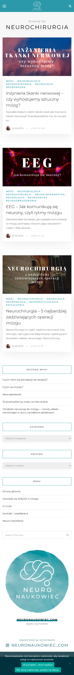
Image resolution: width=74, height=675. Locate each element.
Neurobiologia (29, 81)
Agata (19, 128)
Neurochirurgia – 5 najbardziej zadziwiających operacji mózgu (36, 316)
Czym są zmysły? (13, 387)
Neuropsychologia (44, 302)
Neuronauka (16, 87)
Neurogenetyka (12, 394)
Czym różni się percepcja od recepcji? (25, 379)
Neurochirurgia (18, 84)
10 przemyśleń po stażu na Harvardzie (25, 401)
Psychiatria (15, 305)
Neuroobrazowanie (21, 200)
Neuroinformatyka (50, 194)
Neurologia (44, 84)
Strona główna (11, 491)
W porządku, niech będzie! (38, 664)
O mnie (7, 506)
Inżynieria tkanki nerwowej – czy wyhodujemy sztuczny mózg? (34, 99)
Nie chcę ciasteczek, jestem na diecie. (38, 669)
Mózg (10, 81)
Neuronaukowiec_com (40, 645)
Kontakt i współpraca (15, 513)
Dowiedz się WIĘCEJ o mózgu (21, 498)
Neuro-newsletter (13, 520)
